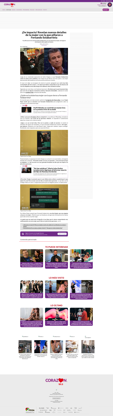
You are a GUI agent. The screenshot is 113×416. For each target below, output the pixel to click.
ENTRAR (103, 1)
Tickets (45, 9)
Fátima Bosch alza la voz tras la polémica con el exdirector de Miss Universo (41, 355)
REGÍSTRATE (109, 1)
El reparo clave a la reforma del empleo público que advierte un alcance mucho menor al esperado (72, 356)
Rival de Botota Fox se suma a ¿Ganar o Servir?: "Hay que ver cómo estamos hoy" (43, 228)
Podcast (32, 9)
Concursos (19, 9)
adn (75, 408)
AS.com (70, 408)
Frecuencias (38, 9)
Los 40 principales (47, 408)
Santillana (54, 408)
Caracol (79, 408)
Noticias (8, 9)
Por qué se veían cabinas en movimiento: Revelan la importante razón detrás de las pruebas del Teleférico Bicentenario (25, 356)
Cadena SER (66, 408)
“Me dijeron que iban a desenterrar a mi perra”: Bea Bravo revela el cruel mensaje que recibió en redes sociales (88, 356)
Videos (13, 9)
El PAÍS (41, 408)
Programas (26, 9)
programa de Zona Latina (53, 100)
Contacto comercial (56, 398)
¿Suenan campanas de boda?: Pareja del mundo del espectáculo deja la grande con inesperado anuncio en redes (56, 356)
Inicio (4, 9)
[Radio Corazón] (10, 5)
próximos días (29, 92)
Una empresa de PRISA (30, 409)
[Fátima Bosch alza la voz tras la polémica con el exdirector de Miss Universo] (40, 346)
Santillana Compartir (61, 408)
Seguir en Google (62, 233)
